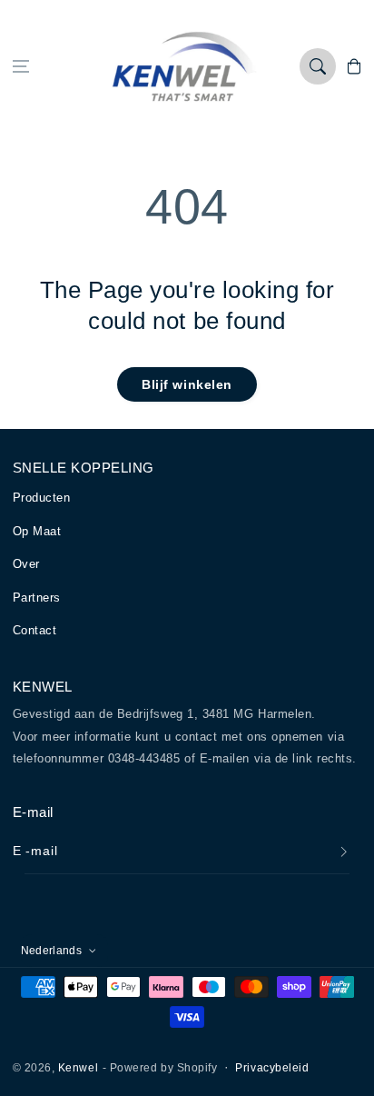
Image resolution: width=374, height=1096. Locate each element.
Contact (35, 630)
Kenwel (78, 1067)
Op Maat (37, 531)
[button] (21, 66)
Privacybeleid (272, 1067)
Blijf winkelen (187, 384)
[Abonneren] (344, 852)
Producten (42, 497)
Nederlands (52, 950)
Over (26, 564)
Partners (37, 597)
